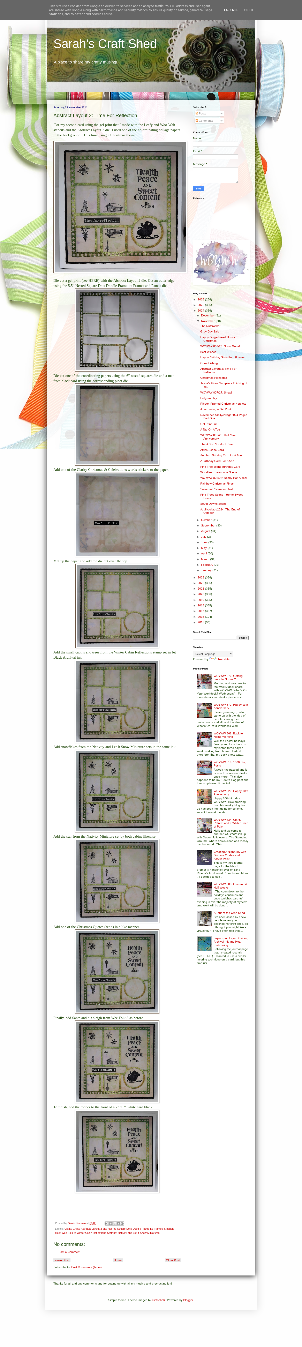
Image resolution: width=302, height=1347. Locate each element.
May (204, 547)
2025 (201, 305)
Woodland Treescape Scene (218, 472)
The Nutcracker (210, 326)
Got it (249, 10)
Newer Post (61, 1260)
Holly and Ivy (208, 398)
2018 (201, 605)
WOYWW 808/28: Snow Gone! (220, 346)
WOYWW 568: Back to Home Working (228, 735)
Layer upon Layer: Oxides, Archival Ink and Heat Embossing (231, 941)
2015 (201, 622)
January (206, 570)
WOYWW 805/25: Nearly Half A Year (223, 477)
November (208, 321)
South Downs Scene (213, 503)
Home (118, 1260)
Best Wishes (208, 351)
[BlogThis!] (110, 1223)
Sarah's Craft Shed (105, 44)
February (207, 564)
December (208, 315)
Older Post (173, 1260)
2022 (201, 583)
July (204, 536)
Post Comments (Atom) (86, 1267)
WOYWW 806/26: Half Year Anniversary (218, 436)
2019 (201, 599)
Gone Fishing (209, 363)
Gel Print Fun (209, 424)
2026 (201, 299)
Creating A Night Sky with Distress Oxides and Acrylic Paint (230, 855)
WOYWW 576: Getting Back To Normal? (228, 677)
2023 (201, 577)
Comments (205, 120)
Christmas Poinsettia (213, 377)
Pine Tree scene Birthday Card (220, 466)
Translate (224, 659)
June (204, 542)
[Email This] (107, 1223)
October (206, 520)
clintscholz (158, 1300)
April (204, 553)
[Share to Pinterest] (122, 1223)
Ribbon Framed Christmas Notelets (223, 403)
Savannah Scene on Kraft (217, 489)
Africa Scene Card (212, 449)
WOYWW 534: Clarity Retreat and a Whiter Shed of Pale (231, 823)
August (206, 531)
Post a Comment (69, 1252)
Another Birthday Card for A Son (221, 455)
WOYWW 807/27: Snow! (216, 392)
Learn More (231, 10)
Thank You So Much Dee (216, 444)
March (205, 559)
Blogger (188, 1300)
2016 (201, 616)
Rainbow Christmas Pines (217, 483)
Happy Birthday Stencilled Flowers (222, 357)
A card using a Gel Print (215, 409)
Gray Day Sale (209, 331)
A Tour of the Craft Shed (229, 912)
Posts (202, 113)
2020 (201, 594)
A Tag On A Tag (210, 429)
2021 (201, 588)
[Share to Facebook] (118, 1223)
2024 (201, 310)
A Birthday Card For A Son (217, 461)
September (208, 525)
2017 (201, 611)
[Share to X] (114, 1223)
